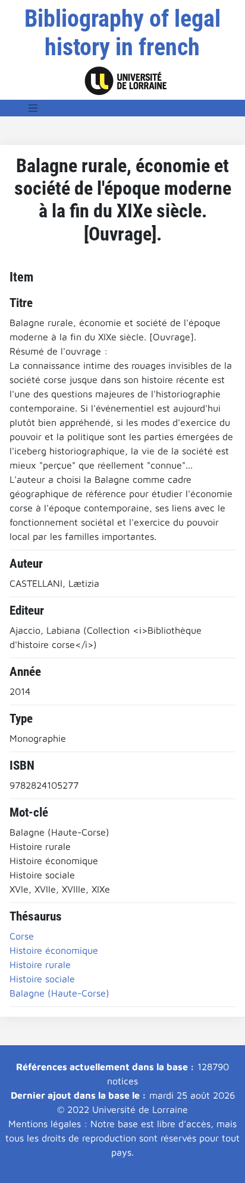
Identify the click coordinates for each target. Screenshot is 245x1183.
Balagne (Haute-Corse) (59, 993)
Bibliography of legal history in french (122, 33)
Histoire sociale (42, 978)
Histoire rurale (40, 964)
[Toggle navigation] (33, 108)
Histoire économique (54, 950)
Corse (22, 936)
